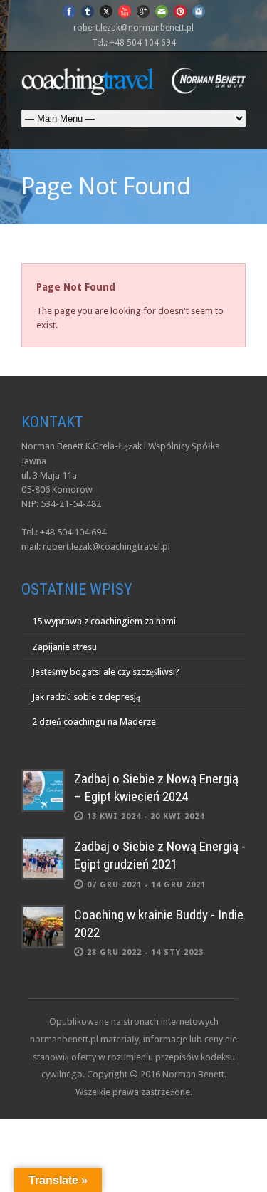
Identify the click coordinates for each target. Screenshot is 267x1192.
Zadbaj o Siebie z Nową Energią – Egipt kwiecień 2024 (156, 787)
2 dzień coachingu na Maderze (94, 721)
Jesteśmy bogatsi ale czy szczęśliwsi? (105, 671)
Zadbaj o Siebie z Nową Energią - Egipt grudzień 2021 (160, 855)
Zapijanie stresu (64, 647)
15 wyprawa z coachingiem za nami (104, 621)
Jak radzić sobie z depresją (86, 696)
